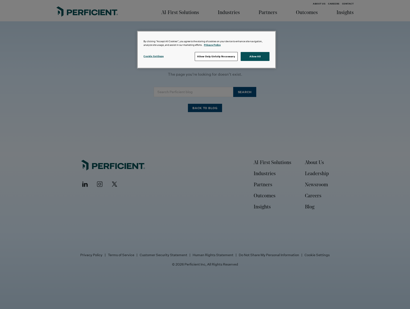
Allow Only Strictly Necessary (216, 56)
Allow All (255, 56)
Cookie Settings (154, 56)
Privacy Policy (212, 44)
